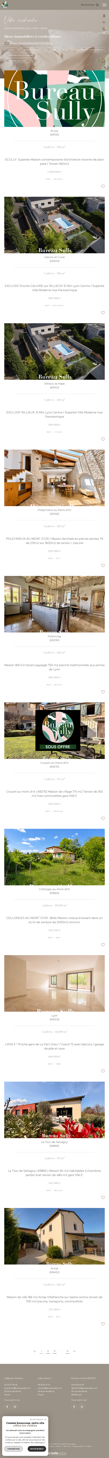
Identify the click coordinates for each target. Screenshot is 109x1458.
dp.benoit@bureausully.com (84, 1388)
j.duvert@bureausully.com (50, 1388)
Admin (59, 1446)
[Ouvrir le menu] (104, 5)
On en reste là (36, 1419)
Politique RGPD (77, 1446)
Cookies (88, 1446)
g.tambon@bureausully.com (17, 1388)
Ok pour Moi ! (37, 1449)
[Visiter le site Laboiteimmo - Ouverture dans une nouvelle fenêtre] (54, 1452)
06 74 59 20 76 (77, 1385)
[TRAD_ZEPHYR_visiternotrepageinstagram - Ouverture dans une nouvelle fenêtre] (15, 1407)
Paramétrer (14, 1449)
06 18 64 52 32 (44, 1385)
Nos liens (67, 1446)
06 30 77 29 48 (10, 1385)
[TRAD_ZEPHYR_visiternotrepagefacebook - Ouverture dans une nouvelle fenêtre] (7, 1407)
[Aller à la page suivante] (74, 1351)
